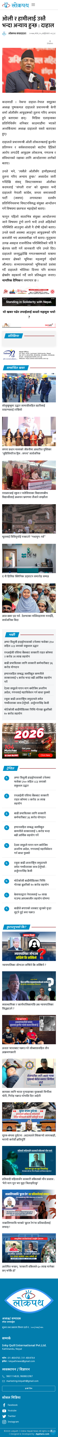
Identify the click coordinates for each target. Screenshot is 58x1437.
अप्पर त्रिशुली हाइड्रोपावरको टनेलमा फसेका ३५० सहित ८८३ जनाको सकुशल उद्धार (29, 644)
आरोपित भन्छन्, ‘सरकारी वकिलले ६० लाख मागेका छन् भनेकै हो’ (28, 1268)
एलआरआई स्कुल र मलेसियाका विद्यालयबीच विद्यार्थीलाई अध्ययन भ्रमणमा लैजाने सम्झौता (25, 495)
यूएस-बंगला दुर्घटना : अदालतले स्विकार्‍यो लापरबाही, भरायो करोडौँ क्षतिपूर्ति (29, 1137)
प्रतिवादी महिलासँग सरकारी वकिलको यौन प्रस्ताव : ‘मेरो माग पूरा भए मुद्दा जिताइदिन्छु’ (28, 1181)
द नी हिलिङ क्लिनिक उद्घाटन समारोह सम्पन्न (25, 576)
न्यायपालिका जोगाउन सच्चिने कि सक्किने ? (24, 965)
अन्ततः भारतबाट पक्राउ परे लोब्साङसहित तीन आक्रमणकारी (25, 1050)
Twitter (12, 1416)
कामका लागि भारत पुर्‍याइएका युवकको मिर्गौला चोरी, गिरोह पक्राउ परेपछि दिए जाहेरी (27, 1094)
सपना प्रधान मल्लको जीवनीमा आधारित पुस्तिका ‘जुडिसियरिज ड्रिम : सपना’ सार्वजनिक (26, 451)
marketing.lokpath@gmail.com (22, 1381)
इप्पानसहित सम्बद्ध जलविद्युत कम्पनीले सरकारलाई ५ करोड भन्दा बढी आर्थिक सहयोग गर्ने (28, 677)
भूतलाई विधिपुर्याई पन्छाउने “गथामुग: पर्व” (23, 536)
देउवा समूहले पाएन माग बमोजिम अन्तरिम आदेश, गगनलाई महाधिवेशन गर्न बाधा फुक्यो (27, 690)
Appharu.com (42, 1434)
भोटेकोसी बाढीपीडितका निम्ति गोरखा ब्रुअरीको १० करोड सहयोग (28, 711)
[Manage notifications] (51, 1431)
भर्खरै (12, 635)
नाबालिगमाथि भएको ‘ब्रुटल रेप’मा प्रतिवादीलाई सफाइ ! (26, 1225)
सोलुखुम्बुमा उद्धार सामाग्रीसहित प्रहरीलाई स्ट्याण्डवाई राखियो (23, 407)
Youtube (12, 1410)
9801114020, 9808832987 (19, 1376)
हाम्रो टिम (28, 1388)
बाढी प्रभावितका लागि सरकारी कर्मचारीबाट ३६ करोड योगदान (28, 665)
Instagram (13, 1422)
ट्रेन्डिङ (10, 769)
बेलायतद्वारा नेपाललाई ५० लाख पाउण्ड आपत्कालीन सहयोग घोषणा (32, 896)
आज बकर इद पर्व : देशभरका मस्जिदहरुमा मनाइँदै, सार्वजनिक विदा (28, 618)
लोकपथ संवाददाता (17, 34)
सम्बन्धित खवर (15, 368)
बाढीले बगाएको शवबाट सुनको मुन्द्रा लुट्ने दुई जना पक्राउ (32, 910)
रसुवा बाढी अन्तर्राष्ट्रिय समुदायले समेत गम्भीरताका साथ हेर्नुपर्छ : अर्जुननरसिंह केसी (26, 701)
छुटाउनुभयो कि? (16, 927)
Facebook (13, 1405)
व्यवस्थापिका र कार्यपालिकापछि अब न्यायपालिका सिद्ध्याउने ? (27, 1006)
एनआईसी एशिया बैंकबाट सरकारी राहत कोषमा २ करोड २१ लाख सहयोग (28, 654)
